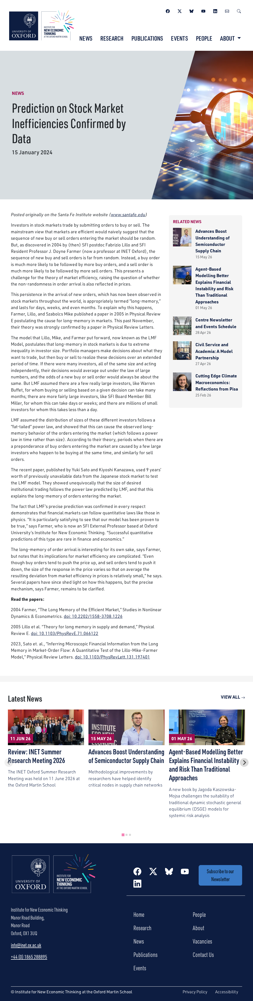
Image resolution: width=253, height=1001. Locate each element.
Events (179, 38)
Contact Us (203, 954)
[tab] (123, 835)
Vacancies (202, 941)
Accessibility (226, 991)
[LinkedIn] (215, 10)
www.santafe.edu (128, 214)
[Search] (239, 10)
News (85, 38)
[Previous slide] (8, 762)
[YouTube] (203, 10)
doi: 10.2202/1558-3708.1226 (93, 616)
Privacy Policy (195, 991)
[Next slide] (244, 762)
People (204, 38)
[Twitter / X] (180, 10)
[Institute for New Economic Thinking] (41, 25)
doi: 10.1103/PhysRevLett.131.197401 (112, 656)
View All (231, 697)
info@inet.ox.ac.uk (26, 945)
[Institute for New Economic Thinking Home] (54, 879)
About (198, 928)
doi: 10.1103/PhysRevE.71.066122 (64, 633)
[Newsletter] (227, 10)
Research (112, 38)
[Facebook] (168, 10)
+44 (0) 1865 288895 (29, 956)
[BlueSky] (191, 10)
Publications (147, 38)
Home (138, 914)
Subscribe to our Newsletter (220, 875)
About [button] (228, 38)
